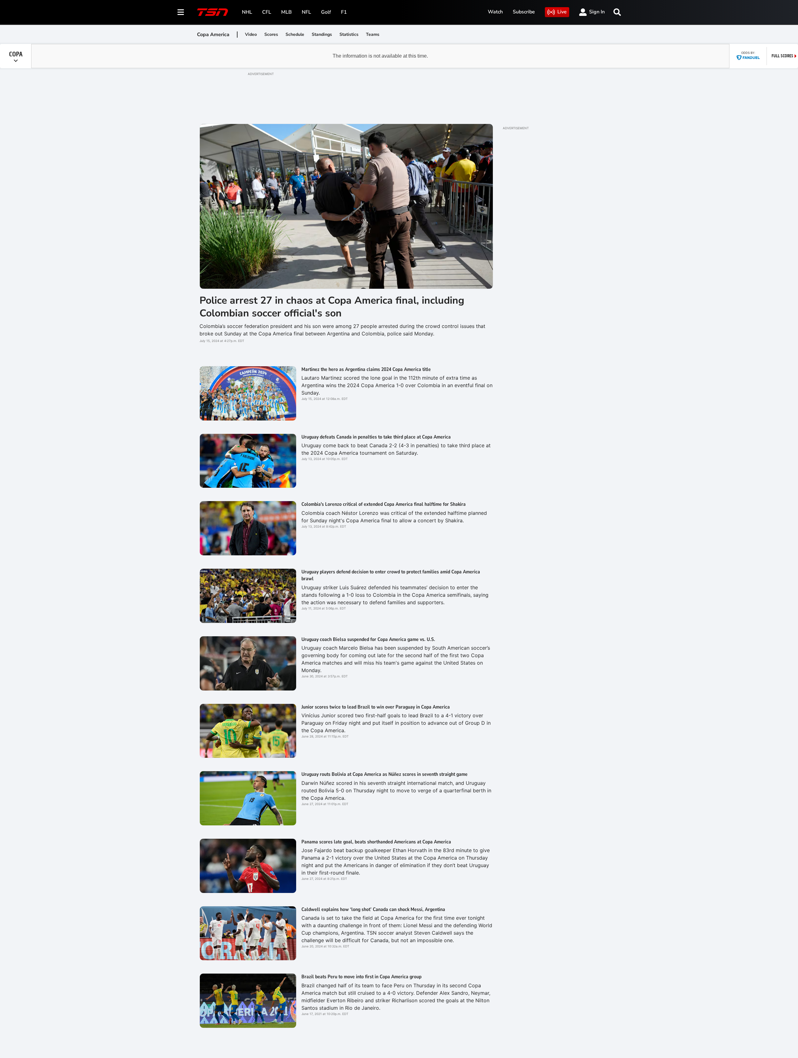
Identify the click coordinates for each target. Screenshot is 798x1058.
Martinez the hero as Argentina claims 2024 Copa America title (366, 369)
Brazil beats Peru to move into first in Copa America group (361, 976)
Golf (326, 12)
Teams (372, 34)
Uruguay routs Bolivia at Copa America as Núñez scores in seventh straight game (384, 774)
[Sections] (181, 12)
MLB (286, 12)
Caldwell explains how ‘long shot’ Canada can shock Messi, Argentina (373, 909)
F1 (344, 12)
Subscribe (524, 11)
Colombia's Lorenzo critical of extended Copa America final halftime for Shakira (383, 504)
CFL (266, 12)
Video (251, 34)
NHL (247, 12)
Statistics (348, 34)
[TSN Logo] (212, 12)
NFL (306, 12)
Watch (495, 11)
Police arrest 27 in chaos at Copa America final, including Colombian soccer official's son (332, 307)
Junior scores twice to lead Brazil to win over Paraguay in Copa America (375, 707)
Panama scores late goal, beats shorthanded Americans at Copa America (376, 841)
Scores (271, 34)
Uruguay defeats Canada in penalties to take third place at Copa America (376, 437)
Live (562, 11)
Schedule (295, 34)
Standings (322, 34)
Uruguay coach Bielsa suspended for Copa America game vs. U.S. (368, 639)
